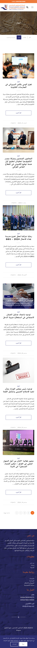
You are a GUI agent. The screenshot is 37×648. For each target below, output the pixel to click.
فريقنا (32, 565)
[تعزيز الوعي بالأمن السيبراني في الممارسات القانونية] (18, 65)
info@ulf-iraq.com (28, 606)
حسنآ (23, 644)
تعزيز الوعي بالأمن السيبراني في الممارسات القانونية (18, 86)
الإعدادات (14, 644)
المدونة (32, 568)
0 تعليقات (13, 123)
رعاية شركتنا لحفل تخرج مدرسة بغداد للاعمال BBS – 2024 (18, 238)
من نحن (32, 563)
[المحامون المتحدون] (12, 7)
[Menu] (32, 7)
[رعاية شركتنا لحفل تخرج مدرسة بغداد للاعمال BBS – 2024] (18, 217)
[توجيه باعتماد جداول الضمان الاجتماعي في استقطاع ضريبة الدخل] (18, 296)
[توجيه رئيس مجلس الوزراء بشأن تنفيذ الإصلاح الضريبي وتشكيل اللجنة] (18, 370)
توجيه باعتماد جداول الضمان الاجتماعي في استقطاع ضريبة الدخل (18, 316)
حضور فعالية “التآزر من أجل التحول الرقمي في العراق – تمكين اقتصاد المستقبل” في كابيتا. (18, 464)
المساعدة (31, 581)
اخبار (18, 82)
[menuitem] (27, 7)
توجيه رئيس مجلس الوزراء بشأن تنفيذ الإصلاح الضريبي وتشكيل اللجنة (18, 390)
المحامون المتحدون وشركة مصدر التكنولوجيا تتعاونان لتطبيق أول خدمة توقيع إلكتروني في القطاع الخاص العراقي (18, 162)
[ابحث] (27, 7)
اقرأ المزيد (18, 113)
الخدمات (31, 579)
